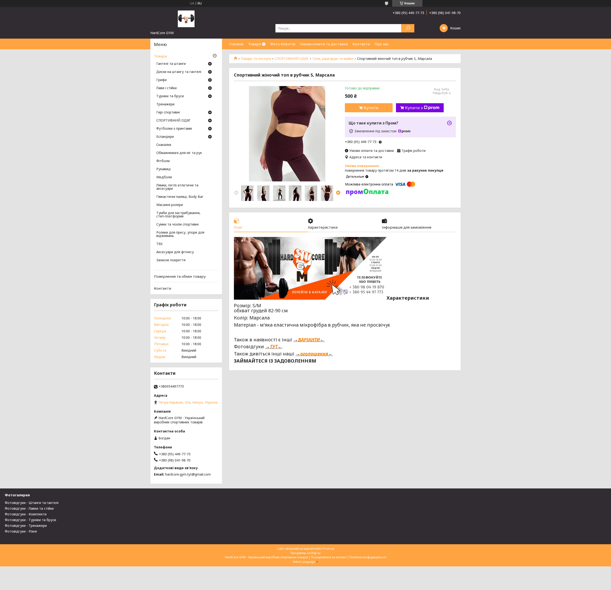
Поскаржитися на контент (328, 557)
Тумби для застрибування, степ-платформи (178, 214)
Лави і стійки (166, 88)
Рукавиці (163, 169)
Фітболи (163, 161)
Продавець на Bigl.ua (306, 553)
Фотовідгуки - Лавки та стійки (29, 508)
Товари (254, 43)
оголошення (314, 353)
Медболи (164, 177)
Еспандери (165, 137)
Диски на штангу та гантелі (178, 72)
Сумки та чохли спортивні (177, 224)
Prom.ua (328, 549)
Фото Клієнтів (282, 43)
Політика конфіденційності (367, 557)
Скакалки (163, 145)
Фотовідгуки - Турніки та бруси (30, 520)
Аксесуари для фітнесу (175, 252)
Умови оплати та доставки (324, 43)
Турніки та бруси (170, 96)
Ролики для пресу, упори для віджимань (180, 234)
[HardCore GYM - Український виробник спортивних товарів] (186, 18)
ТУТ (274, 346)
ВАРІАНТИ (309, 339)
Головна (236, 43)
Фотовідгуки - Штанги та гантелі (31, 502)
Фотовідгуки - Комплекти (26, 514)
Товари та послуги (256, 58)
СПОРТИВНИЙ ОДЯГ (291, 58)
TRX (159, 244)
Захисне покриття (170, 260)
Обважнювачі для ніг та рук (179, 153)
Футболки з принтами (174, 129)
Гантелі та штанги (171, 64)
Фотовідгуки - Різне (21, 531)
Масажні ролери (169, 205)
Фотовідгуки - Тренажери (26, 525)
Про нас (381, 43)
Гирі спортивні (168, 112)
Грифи (161, 80)
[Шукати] (407, 28)
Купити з (414, 107)
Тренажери (165, 104)
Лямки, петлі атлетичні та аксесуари (177, 187)
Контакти (361, 43)
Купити (371, 107)
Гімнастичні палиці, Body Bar (179, 197)
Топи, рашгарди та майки (332, 58)
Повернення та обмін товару (180, 276)
